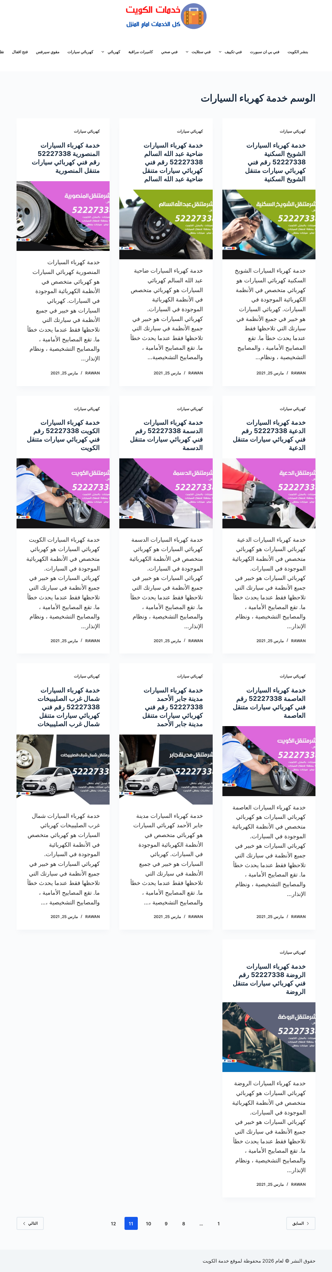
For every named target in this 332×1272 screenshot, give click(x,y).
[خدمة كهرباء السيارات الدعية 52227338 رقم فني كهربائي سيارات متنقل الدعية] (268, 493)
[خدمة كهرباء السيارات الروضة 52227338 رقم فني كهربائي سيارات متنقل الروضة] (268, 1037)
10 (148, 1223)
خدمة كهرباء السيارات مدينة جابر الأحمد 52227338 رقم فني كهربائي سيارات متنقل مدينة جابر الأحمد (172, 707)
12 (113, 1223)
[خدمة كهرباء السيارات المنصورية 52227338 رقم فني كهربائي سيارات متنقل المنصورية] (63, 216)
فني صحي (169, 51)
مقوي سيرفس (47, 51)
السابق (298, 1223)
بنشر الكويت (298, 51)
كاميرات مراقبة (140, 51)
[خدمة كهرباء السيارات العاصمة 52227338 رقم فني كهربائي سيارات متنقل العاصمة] (268, 761)
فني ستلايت (201, 51)
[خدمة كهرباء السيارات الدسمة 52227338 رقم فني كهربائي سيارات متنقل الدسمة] (165, 493)
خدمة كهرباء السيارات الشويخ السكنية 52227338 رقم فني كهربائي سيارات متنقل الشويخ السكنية (275, 162)
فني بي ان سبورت (264, 51)
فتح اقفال (20, 51)
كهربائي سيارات (80, 51)
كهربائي (114, 51)
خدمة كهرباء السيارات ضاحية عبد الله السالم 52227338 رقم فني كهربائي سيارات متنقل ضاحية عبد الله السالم (172, 162)
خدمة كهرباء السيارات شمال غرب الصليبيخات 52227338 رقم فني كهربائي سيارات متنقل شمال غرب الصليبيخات (69, 707)
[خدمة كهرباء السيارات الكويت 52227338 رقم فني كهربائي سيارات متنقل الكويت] (63, 493)
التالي (33, 1223)
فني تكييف (233, 51)
